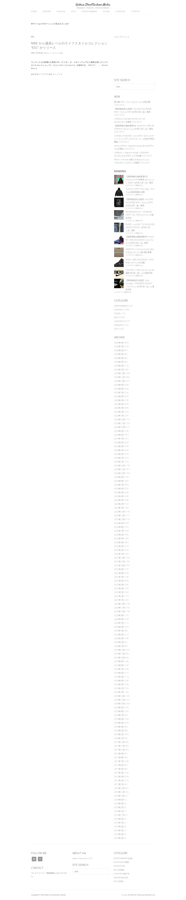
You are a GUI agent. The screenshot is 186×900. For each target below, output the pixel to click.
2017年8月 (119, 757)
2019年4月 (119, 680)
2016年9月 (119, 799)
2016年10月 (119, 795)
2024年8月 (119, 434)
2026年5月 (119, 354)
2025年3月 (119, 408)
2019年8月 (119, 665)
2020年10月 (119, 611)
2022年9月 (119, 523)
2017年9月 (119, 753)
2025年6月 (119, 396)
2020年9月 (119, 615)
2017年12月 (119, 742)
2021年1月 (119, 600)
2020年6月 (119, 626)
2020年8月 (119, 619)
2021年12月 (119, 557)
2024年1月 (119, 461)
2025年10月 (119, 381)
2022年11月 (119, 515)
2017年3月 (119, 776)
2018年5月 (119, 722)
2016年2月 (119, 807)
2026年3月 (119, 361)
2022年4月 (119, 542)
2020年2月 (119, 642)
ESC (54, 74)
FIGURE (106, 11)
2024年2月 (119, 457)
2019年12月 (119, 650)
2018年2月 (119, 734)
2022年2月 (119, 550)
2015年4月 (119, 834)
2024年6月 (119, 442)
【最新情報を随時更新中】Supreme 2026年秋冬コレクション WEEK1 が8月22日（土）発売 (140, 179)
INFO (116, 317)
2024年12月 (119, 419)
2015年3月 (119, 838)
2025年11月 (119, 377)
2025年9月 (119, 384)
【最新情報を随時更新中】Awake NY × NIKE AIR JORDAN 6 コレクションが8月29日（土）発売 (140, 239)
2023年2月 (119, 504)
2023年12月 (119, 465)
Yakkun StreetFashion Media (93, 5)
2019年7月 (119, 669)
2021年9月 (119, 569)
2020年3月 (119, 638)
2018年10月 (119, 703)
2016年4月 (119, 803)
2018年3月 (119, 730)
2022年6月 (119, 534)
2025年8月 (119, 388)
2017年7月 (119, 761)
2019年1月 (119, 692)
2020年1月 (119, 646)
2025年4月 (119, 404)
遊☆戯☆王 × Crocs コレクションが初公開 (132, 102)
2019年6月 (119, 673)
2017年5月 (119, 769)
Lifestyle (124, 895)
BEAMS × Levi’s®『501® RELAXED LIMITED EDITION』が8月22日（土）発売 (140, 227)
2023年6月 (119, 488)
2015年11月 (119, 815)
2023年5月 (119, 492)
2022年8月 (119, 527)
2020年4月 (119, 634)
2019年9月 (119, 661)
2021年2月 (119, 596)
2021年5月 (119, 584)
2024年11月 (119, 423)
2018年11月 (119, 699)
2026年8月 (119, 342)
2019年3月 (119, 684)
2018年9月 (119, 707)
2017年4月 (119, 772)
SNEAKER (47, 11)
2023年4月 (119, 496)
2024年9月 (119, 431)
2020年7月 (119, 623)
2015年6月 (119, 826)
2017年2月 (119, 780)
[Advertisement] (134, 57)
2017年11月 (119, 745)
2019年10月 (119, 657)
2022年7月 (119, 530)
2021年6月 (119, 580)
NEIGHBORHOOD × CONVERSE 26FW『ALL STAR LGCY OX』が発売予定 (140, 214)
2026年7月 (119, 346)
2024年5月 (119, 446)
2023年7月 (119, 484)
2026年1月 (119, 369)
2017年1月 (119, 784)
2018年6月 (119, 719)
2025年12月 (119, 373)
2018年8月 (119, 711)
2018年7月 (119, 715)
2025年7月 (119, 392)
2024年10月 (119, 427)
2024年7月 (119, 438)
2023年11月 (119, 469)
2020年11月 (119, 607)
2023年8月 (119, 481)
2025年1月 (119, 415)
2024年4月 (119, 450)
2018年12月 (119, 696)
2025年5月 (119, 400)
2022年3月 (119, 546)
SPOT (73, 11)
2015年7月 (119, 822)
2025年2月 (119, 411)
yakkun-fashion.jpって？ (82, 858)
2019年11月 (119, 653)
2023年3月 (119, 500)
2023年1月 (119, 507)
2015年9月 (119, 819)
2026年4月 (119, 358)
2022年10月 (119, 519)
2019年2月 (119, 688)
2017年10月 (119, 749)
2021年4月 (119, 588)
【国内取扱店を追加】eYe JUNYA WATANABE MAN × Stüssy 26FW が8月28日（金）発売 (139, 202)
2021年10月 (119, 565)
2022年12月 (119, 511)
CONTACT (135, 11)
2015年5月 (119, 830)
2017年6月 (119, 765)
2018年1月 (119, 738)
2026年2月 (119, 365)
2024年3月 (119, 454)
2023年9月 (119, 477)
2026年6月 (119, 350)
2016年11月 (119, 792)
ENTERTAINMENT (89, 11)
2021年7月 (119, 577)
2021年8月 (119, 573)
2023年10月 (119, 473)
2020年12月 (119, 603)
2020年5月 (119, 630)
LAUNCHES (120, 11)
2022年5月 (119, 538)
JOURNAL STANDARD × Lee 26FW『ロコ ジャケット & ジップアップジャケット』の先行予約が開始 (134, 138)
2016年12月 (119, 788)
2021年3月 (119, 592)
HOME (34, 11)
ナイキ (59, 74)
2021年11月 (119, 561)
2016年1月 (119, 811)
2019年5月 (119, 676)
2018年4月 (119, 726)
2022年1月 (119, 554)
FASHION (61, 11)
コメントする (57, 53)
